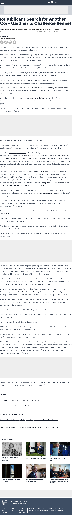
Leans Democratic (33, 88)
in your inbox (40, 427)
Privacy (12, 510)
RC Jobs (21, 510)
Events (3, 510)
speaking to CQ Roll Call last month (38, 171)
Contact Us (13, 508)
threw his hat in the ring (29, 68)
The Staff (12, 512)
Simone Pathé (5, 36)
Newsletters (5, 512)
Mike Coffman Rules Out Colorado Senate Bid (16, 406)
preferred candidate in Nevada (26, 292)
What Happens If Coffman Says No (12, 414)
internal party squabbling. (36, 158)
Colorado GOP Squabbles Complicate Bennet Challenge (20, 400)
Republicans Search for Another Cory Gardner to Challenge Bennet (35, 21)
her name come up (27, 156)
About (3, 508)
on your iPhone (53, 427)
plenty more (15, 226)
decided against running (18, 153)
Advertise (21, 508)
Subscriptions (22, 512)
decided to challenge (37, 98)
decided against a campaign (42, 193)
